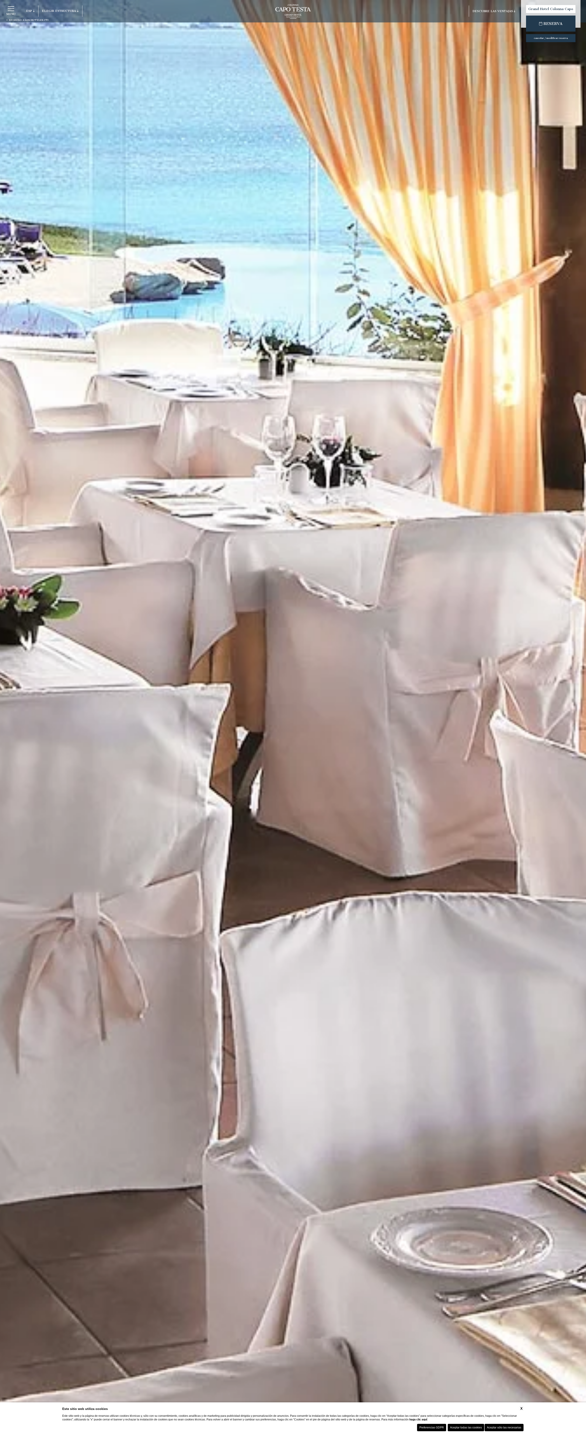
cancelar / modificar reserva (551, 38)
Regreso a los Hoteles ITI (28, 20)
